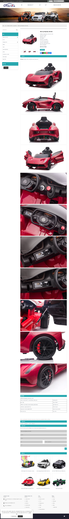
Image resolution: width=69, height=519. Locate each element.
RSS (53, 503)
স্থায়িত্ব (27, 501)
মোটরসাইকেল (26, 423)
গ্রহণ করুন (20, 516)
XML (54, 505)
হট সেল (4, 39)
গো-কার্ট (30, 423)
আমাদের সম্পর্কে (28, 499)
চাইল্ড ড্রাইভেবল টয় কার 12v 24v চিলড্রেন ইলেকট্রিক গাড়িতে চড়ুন (44, 488)
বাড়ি (3, 25)
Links (54, 499)
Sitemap (54, 501)
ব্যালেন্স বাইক (4, 59)
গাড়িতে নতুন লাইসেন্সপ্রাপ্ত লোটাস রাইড (23, 25)
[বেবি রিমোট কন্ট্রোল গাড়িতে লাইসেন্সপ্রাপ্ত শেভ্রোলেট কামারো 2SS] (28, 462)
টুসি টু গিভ (27, 503)
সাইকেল (4, 51)
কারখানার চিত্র (27, 507)
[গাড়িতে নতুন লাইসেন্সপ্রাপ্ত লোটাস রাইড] (24, 51)
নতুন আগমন (14, 25)
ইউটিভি (4, 44)
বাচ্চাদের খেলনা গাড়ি (9, 25)
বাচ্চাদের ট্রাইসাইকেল (5, 49)
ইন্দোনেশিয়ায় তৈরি (28, 505)
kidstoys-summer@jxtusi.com (10, 1)
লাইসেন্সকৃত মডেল (5, 42)
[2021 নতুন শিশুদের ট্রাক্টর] (59, 479)
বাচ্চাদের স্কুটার (5, 56)
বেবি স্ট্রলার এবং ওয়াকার (6, 54)
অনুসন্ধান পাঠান (42, 49)
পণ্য (5, 25)
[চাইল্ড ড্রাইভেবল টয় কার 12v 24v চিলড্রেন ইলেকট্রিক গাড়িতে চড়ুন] (43, 479)
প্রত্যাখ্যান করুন (14, 516)
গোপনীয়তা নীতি (55, 507)
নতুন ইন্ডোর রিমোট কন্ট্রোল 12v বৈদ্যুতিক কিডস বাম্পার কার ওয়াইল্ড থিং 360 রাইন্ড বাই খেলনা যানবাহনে (28, 488)
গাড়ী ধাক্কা (33, 423)
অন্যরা (40, 507)
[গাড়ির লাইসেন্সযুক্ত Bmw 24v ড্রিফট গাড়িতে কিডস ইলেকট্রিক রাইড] (43, 462)
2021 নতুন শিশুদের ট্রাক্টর (59, 488)
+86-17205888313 (20, 1)
